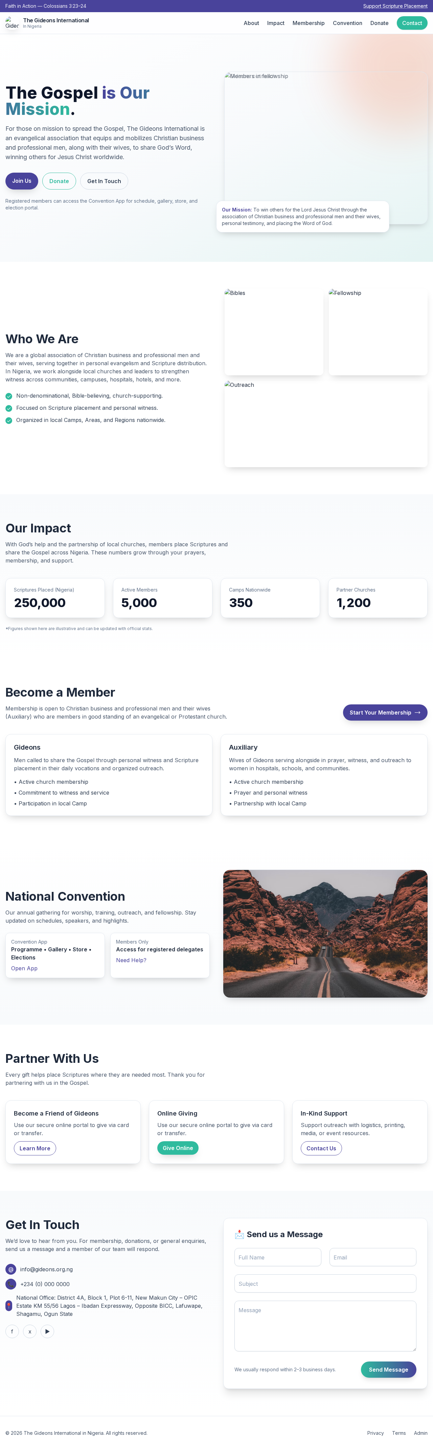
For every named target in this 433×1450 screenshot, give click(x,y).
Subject (248, 1283)
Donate (379, 23)
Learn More (35, 1148)
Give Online (178, 1148)
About (251, 23)
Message (249, 1310)
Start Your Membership (380, 712)
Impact (275, 23)
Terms (399, 1433)
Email (340, 1257)
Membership (309, 23)
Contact (412, 23)
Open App (24, 968)
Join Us (21, 180)
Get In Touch (104, 181)
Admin (421, 1433)
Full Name (251, 1257)
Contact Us (321, 1148)
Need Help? (131, 960)
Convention (347, 23)
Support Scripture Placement (395, 6)
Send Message (388, 1369)
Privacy (375, 1433)
